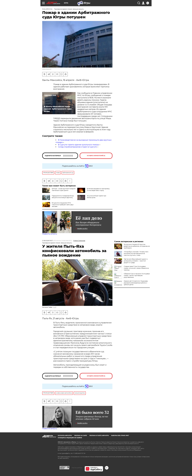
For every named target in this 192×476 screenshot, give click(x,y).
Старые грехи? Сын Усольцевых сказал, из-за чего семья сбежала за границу (136, 268)
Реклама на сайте (80, 435)
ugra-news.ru (46, 69)
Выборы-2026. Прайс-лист (120, 435)
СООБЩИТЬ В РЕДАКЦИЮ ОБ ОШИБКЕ (70, 437)
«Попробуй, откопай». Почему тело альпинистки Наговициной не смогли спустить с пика (136, 253)
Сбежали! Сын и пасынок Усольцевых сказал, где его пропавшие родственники (137, 275)
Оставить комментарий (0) (96, 155)
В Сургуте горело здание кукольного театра (78, 145)
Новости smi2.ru (49, 234)
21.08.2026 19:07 (47, 240)
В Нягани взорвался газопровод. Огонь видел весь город (98, 189)
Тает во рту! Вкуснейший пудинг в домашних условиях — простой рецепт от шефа (135, 260)
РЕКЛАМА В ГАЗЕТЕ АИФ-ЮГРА (99, 435)
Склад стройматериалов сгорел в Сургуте (77, 147)
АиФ (54, 307)
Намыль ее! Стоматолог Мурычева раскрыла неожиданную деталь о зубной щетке (136, 282)
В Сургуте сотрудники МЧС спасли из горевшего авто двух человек (62, 204)
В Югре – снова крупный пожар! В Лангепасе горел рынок (63, 189)
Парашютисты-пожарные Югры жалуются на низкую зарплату (63, 196)
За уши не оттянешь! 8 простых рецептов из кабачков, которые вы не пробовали (137, 246)
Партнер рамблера (77, 467)
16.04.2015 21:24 (47, 9)
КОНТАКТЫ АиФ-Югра (65, 435)
